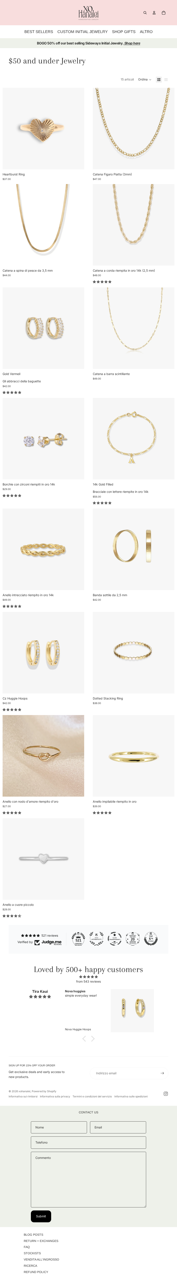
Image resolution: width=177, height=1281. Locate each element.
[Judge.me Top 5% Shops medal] (151, 939)
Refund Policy (36, 1272)
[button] (145, 79)
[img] (88, 976)
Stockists (32, 1253)
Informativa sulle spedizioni (131, 1096)
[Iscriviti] (162, 1073)
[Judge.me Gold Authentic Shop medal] (96, 939)
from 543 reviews (88, 981)
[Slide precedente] (9, 128)
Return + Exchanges (41, 1241)
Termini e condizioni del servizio (92, 1096)
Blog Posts (33, 1234)
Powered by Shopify (44, 1091)
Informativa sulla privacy (55, 1096)
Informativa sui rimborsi (23, 1096)
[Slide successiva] (77, 128)
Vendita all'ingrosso (41, 1259)
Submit (41, 1216)
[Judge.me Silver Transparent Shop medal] (115, 939)
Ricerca (30, 1265)
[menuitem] (146, 31)
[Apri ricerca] (145, 12)
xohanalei (24, 1091)
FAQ (27, 1247)
